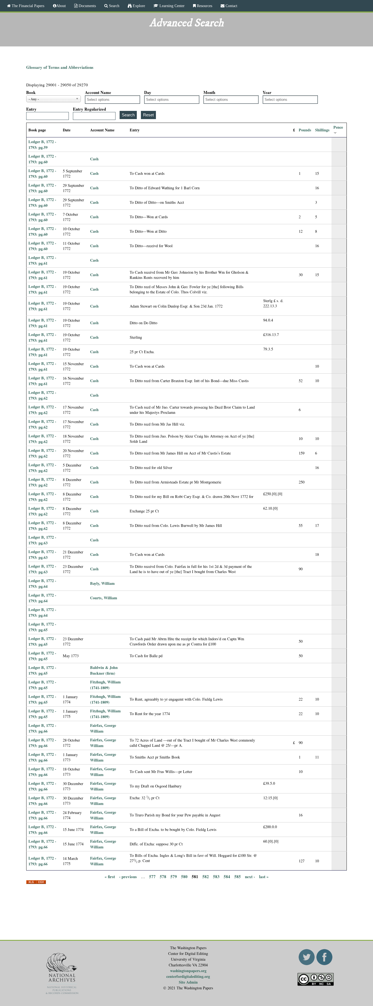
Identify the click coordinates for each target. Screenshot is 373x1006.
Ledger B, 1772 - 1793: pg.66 (42, 728)
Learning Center (171, 6)
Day (147, 92)
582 (205, 876)
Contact (230, 6)
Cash (94, 159)
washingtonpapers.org (188, 970)
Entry (31, 109)
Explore (138, 6)
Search (113, 6)
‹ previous (128, 876)
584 (227, 876)
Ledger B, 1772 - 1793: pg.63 (42, 540)
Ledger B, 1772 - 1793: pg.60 (42, 159)
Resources (204, 6)
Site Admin (188, 982)
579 (173, 876)
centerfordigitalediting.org (188, 976)
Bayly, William (102, 583)
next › (250, 876)
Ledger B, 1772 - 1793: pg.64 (42, 583)
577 (152, 876)
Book (30, 92)
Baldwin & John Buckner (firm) (104, 670)
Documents (87, 6)
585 (237, 876)
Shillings (322, 130)
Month (209, 92)
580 (184, 876)
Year (267, 92)
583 (216, 876)
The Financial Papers (27, 6)
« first (110, 876)
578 (163, 876)
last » (264, 876)
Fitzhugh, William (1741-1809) (105, 685)
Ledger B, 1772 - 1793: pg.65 (42, 627)
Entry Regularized (89, 109)
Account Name (98, 92)
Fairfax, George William (103, 728)
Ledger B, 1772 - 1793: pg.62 (42, 395)
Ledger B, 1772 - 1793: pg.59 (42, 144)
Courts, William (103, 598)
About (61, 6)
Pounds (305, 130)
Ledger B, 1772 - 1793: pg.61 (42, 260)
